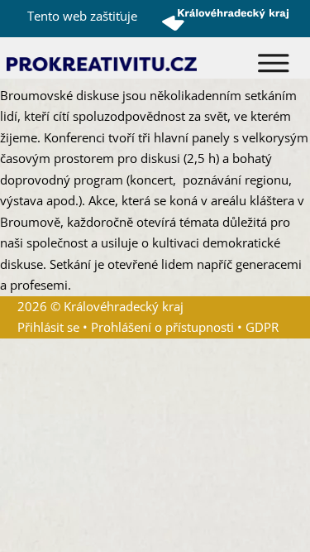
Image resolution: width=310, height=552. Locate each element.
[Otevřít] (273, 63)
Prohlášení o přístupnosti (162, 327)
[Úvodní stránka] (102, 63)
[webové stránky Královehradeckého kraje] (225, 19)
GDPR (262, 327)
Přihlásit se (48, 327)
